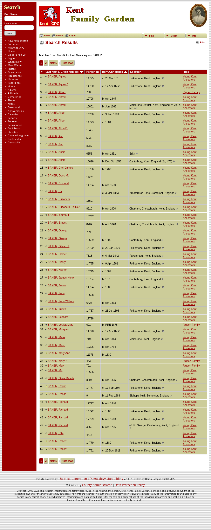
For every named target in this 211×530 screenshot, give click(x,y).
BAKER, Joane (57, 285)
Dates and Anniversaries (16, 109)
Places (11, 100)
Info (194, 36)
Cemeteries (14, 97)
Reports (12, 118)
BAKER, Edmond (58, 183)
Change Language (18, 135)
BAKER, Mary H (57, 360)
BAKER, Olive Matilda (61, 378)
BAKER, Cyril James (60, 167)
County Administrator (97, 485)
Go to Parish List (17, 54)
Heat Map (67, 62)
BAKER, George (57, 230)
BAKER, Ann (55, 136)
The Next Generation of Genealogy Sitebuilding (90, 479)
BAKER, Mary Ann (59, 353)
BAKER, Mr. (55, 370)
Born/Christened (113, 71)
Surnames (14, 44)
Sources (12, 121)
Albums (12, 90)
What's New (14, 61)
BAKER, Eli (55, 191)
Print (202, 42)
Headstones (15, 75)
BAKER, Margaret (58, 329)
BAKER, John (56, 293)
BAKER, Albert (57, 92)
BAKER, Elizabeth (59, 199)
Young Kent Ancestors (190, 78)
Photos (12, 68)
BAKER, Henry (57, 261)
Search (12, 7)
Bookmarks (14, 139)
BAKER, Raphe (57, 386)
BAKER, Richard (58, 401)
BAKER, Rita (55, 433)
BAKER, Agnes (57, 76)
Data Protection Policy (130, 485)
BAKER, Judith (57, 309)
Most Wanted (15, 65)
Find (151, 36)
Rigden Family (191, 92)
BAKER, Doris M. (58, 175)
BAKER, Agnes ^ (58, 84)
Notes (11, 104)
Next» (53, 62)
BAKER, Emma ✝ (59, 214)
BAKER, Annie (56, 152)
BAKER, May (56, 365)
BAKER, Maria (56, 337)
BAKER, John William (61, 301)
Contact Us (14, 142)
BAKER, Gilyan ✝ (58, 246)
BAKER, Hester (57, 269)
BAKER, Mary (56, 345)
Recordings (14, 83)
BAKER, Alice (56, 112)
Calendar (13, 114)
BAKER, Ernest (57, 222)
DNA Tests (14, 128)
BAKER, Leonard (58, 316)
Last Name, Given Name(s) (63, 71)
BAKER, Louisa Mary (60, 324)
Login (72, 35)
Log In (11, 58)
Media (174, 36)
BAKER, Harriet (57, 254)
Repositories (15, 125)
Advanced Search (18, 40)
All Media (13, 93)
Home (47, 35)
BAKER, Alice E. (58, 128)
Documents (14, 72)
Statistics (13, 132)
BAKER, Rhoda (57, 393)
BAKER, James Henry (61, 277)
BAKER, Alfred (57, 97)
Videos (11, 86)
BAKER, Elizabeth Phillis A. (64, 206)
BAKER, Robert (57, 441)
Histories (13, 79)
